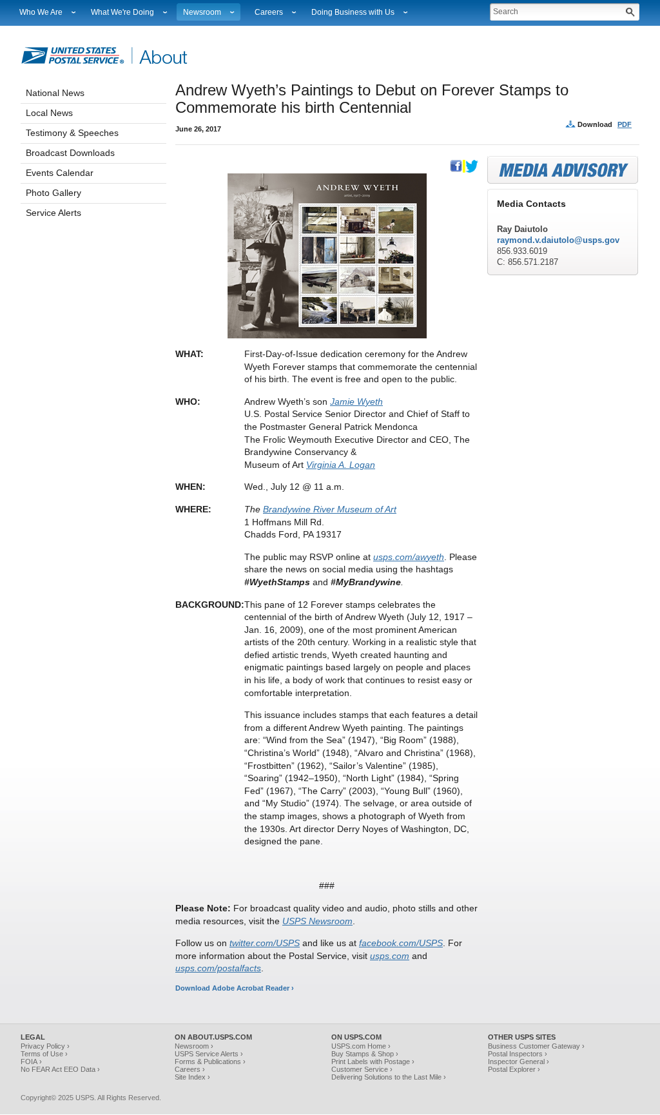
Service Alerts (53, 213)
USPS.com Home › (361, 1046)
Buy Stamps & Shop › (364, 1054)
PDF (624, 124)
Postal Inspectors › (517, 1054)
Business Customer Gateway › (536, 1046)
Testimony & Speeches (72, 133)
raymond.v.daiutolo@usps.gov (558, 240)
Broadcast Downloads (70, 153)
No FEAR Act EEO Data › (60, 1069)
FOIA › (31, 1061)
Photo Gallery (53, 193)
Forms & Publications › (210, 1061)
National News (55, 93)
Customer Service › (362, 1069)
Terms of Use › (44, 1054)
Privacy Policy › (45, 1046)
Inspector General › (518, 1061)
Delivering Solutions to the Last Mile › (388, 1077)
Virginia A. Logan (340, 465)
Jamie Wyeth (356, 401)
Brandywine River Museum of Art (329, 509)
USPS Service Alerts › (209, 1054)
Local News (49, 113)
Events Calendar (59, 173)
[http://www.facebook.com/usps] (456, 170)
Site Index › (192, 1077)
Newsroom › (194, 1046)
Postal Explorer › (514, 1069)
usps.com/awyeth (408, 557)
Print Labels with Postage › (372, 1061)
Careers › (190, 1069)
